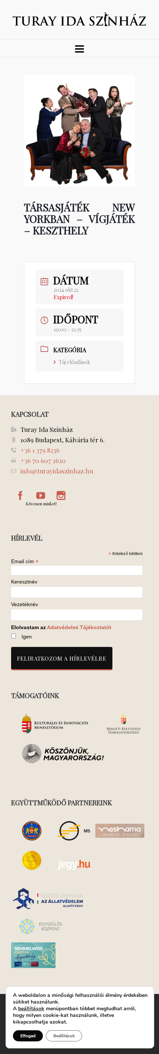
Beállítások (64, 1036)
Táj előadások (74, 362)
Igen (26, 637)
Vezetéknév (24, 604)
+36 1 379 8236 (40, 450)
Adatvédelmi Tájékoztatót (79, 627)
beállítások (31, 1008)
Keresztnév (24, 582)
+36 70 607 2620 (43, 460)
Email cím (24, 561)
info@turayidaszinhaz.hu (56, 471)
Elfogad (27, 1036)
